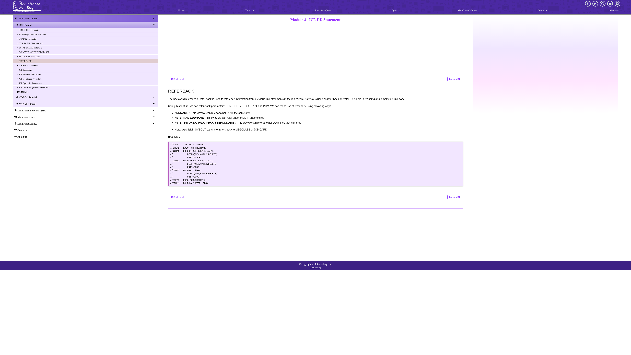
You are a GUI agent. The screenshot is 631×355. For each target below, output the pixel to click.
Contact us (543, 10)
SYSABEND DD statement (30, 48)
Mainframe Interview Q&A (31, 110)
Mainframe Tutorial (27, 18)
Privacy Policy (315, 267)
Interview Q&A (323, 10)
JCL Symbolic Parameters (30, 83)
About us (614, 10)
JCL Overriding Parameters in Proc (33, 87)
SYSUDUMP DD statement (30, 43)
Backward (178, 79)
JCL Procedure (25, 70)
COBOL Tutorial (27, 97)
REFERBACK (25, 61)
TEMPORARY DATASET (30, 56)
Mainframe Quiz (26, 117)
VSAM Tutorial (26, 104)
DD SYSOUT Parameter (29, 30)
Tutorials (249, 10)
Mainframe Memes (467, 10)
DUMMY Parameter (27, 39)
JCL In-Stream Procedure (29, 74)
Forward (453, 79)
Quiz (394, 10)
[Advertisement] (266, 48)
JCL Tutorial (25, 25)
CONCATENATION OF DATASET (33, 52)
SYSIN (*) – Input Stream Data (32, 34)
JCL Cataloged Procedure (30, 79)
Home (181, 10)
